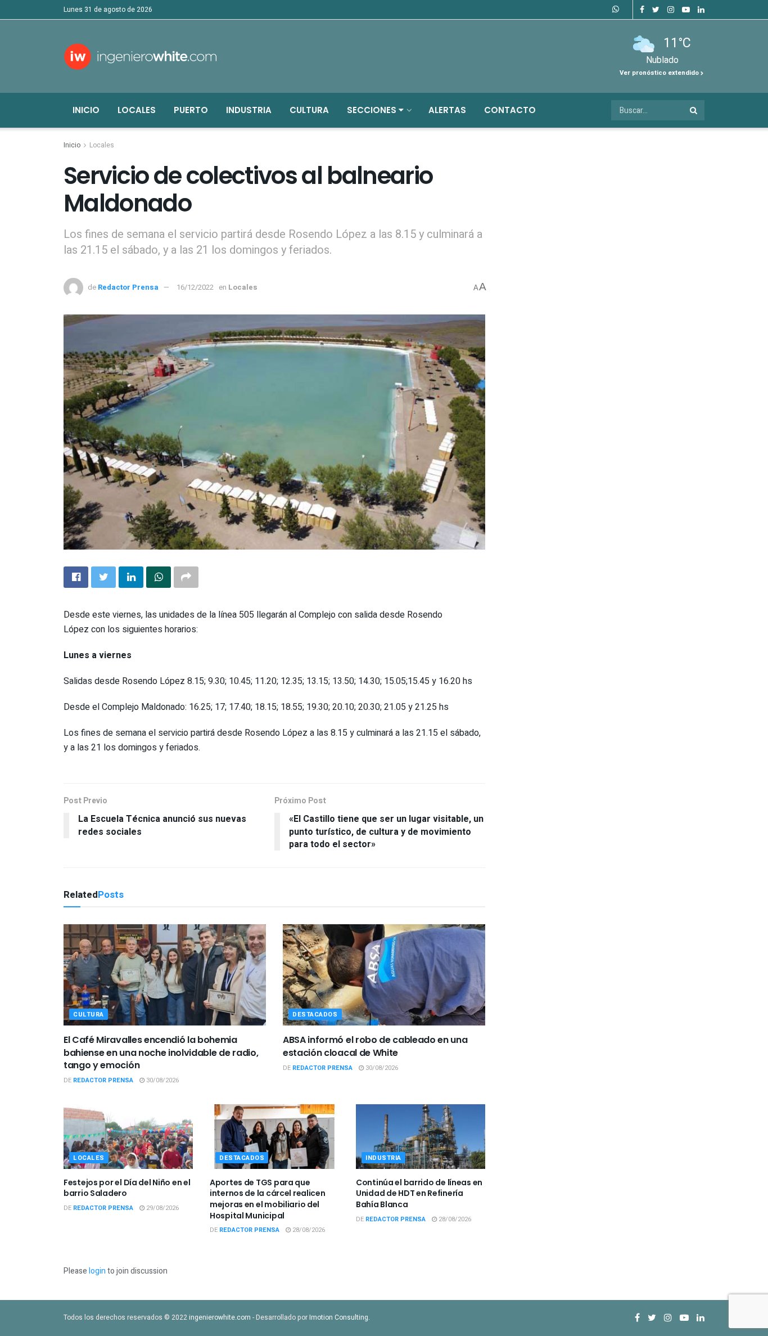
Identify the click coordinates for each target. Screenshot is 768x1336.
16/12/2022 (195, 287)
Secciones (373, 110)
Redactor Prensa (128, 287)
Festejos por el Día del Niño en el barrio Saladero (127, 1188)
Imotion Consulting (338, 1317)
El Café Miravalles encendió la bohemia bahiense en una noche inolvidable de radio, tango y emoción (161, 1052)
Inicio (86, 110)
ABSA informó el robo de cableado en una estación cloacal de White (375, 1046)
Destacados (315, 1014)
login (97, 1271)
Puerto (191, 110)
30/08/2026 (161, 1080)
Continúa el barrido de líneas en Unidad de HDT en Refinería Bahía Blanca (419, 1193)
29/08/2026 (161, 1208)
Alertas (447, 110)
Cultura (309, 110)
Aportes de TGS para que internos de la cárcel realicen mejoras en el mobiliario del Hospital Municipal (268, 1199)
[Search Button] (694, 110)
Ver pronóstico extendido (660, 73)
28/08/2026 (308, 1230)
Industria (249, 110)
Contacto (510, 110)
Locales (137, 110)
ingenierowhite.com (220, 1317)
